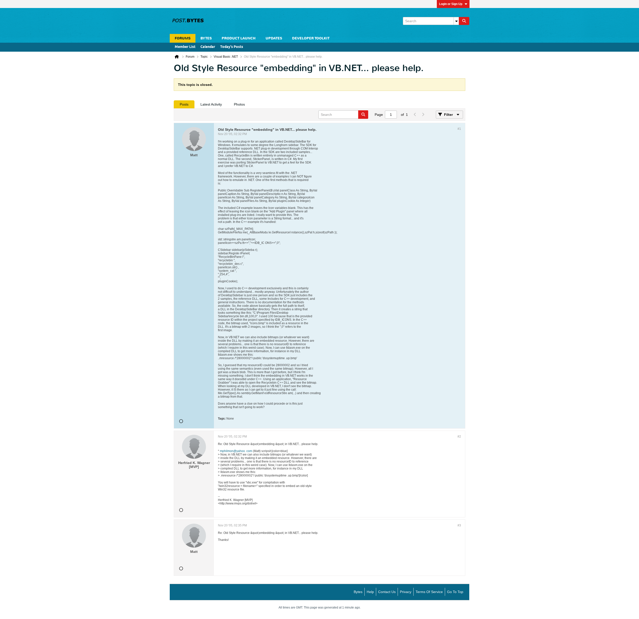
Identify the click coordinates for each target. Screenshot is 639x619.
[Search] (464, 21)
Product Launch (239, 38)
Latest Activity (211, 104)
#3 (459, 525)
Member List (185, 47)
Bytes (358, 592)
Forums (182, 38)
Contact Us (387, 592)
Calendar (207, 47)
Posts (184, 104)
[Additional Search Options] (456, 21)
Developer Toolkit (310, 38)
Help (370, 592)
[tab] (184, 104)
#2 (459, 436)
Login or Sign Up (450, 4)
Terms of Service (429, 592)
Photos (239, 104)
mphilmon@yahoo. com (236, 451)
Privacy (405, 592)
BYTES (206, 38)
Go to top (455, 592)
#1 (459, 129)
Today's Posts (231, 47)
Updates (274, 38)
